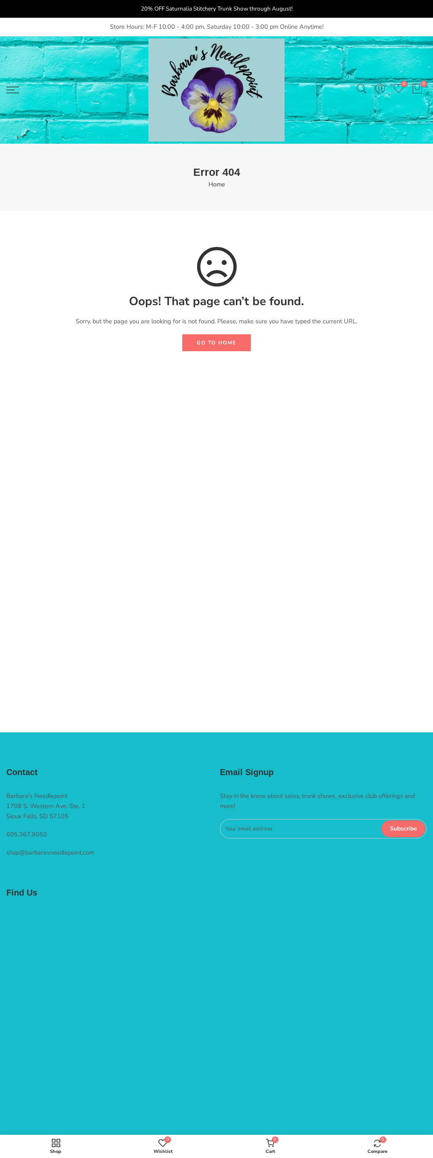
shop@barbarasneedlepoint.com (50, 852)
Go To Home (216, 342)
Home (216, 184)
